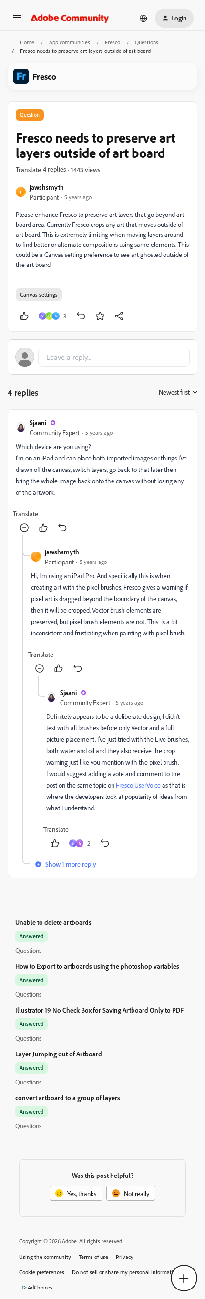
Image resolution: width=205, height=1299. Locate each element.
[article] (102, 476)
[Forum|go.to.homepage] (70, 18)
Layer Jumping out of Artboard (58, 1054)
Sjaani (38, 423)
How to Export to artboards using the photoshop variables (97, 966)
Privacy (124, 1256)
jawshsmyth (47, 187)
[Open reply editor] (102, 357)
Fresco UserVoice (138, 785)
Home (27, 42)
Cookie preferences (41, 1272)
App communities (69, 42)
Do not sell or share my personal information (125, 1272)
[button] (17, 21)
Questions (146, 42)
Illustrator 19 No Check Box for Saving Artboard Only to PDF (99, 1010)
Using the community (45, 1256)
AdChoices (40, 1287)
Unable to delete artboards (53, 922)
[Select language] (143, 18)
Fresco (112, 42)
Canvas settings (39, 294)
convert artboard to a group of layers (67, 1098)
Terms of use (93, 1256)
